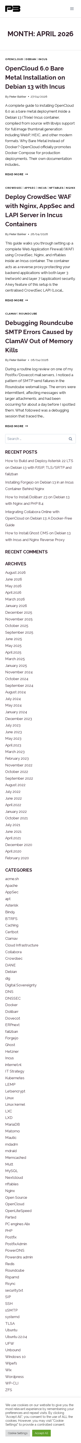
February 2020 (17, 858)
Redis (9, 1264)
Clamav (11, 313)
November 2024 (19, 672)
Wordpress (14, 1376)
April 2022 (13, 805)
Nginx (70, 187)
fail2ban (11, 1031)
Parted (10, 1217)
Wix (8, 1370)
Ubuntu (11, 1330)
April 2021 (13, 838)
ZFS (8, 1390)
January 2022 (16, 811)
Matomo (12, 1131)
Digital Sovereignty (21, 985)
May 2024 (13, 705)
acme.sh (12, 879)
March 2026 (15, 599)
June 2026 (13, 579)
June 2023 (13, 732)
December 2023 (18, 719)
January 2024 (16, 712)
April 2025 (13, 652)
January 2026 (16, 605)
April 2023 (13, 745)
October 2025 (16, 625)
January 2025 (16, 665)
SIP (8, 1297)
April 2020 (13, 851)
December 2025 (18, 612)
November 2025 (19, 619)
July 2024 (13, 699)
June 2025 (13, 639)
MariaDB (12, 1124)
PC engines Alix (17, 1224)
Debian (30, 59)
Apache (11, 885)
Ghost (10, 1045)
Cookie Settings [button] (17, 1433)
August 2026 (15, 572)
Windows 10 (15, 1356)
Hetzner (12, 1051)
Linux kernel (15, 1104)
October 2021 (16, 818)
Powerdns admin (19, 1257)
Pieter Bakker (17, 96)
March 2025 (15, 659)
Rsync (10, 1283)
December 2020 (18, 845)
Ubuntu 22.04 (16, 1337)
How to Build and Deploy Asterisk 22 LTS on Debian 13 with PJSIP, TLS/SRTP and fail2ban (39, 467)
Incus (43, 59)
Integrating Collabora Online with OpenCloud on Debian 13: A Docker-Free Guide (38, 518)
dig (7, 978)
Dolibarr (12, 1011)
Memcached (15, 1157)
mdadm (11, 1144)
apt (8, 899)
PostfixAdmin (16, 1244)
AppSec (30, 187)
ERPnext (12, 1025)
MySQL (11, 1171)
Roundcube (28, 313)
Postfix (11, 1237)
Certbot (11, 932)
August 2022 (15, 785)
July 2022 (13, 791)
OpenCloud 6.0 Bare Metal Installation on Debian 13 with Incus (35, 77)
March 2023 (15, 751)
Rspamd (12, 1277)
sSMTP (11, 1310)
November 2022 (18, 765)
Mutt (9, 1164)
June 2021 (13, 831)
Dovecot (12, 1018)
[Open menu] (72, 8)
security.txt (14, 1290)
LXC (8, 1111)
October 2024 (16, 679)
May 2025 (13, 645)
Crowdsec (13, 187)
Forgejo (11, 1038)
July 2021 (12, 825)
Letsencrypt (15, 1091)
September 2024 (19, 685)
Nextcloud (14, 1177)
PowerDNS (14, 1250)
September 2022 (19, 778)
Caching (11, 925)
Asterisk (11, 905)
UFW (9, 1343)
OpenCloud (14, 59)
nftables (56, 187)
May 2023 (13, 738)
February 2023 (17, 758)
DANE (10, 965)
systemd (12, 1317)
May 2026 (13, 586)
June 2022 (13, 798)
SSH (9, 1303)
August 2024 (15, 692)
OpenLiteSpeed (18, 1211)
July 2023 (13, 725)
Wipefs (11, 1363)
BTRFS (11, 919)
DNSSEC (13, 998)
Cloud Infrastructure (21, 945)
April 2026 (13, 592)
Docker (11, 1005)
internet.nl (13, 1065)
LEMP (10, 1084)
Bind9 (10, 912)
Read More (16, 174)
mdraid (11, 1151)
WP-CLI (12, 1383)
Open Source (16, 1197)
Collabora (13, 952)
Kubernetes (14, 1078)
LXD (9, 1117)
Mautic (10, 1137)
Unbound (13, 1350)
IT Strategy (14, 1071)
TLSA (10, 1323)
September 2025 (19, 632)
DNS (9, 991)
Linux (9, 1098)
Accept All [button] (41, 1433)
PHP (8, 1230)
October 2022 (16, 771)
